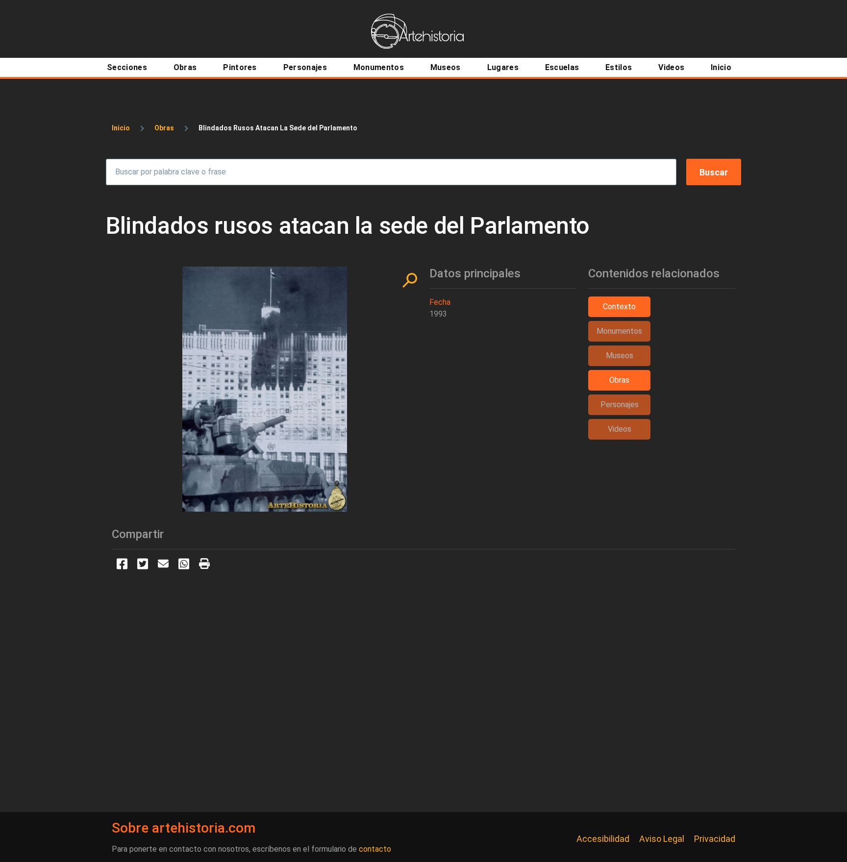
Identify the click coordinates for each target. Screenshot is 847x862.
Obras (164, 128)
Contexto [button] (619, 306)
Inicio (121, 128)
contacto (375, 849)
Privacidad (714, 839)
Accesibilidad (602, 839)
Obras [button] (619, 380)
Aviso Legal (661, 839)
